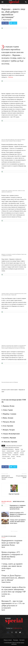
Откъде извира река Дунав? (21, 476)
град (22, 449)
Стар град (18, 456)
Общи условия (8, 640)
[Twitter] (20, 632)
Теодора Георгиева (6, 582)
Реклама (15, 640)
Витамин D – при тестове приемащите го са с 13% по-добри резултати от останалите (13, 604)
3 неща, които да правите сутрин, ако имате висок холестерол (18, 521)
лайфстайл (16, 452)
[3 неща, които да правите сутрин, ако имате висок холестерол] (5, 521)
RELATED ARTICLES (6, 501)
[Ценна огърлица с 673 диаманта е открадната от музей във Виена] (5, 514)
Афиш (8, 6)
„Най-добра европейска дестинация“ (14, 445)
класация (23, 451)
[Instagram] (16, 632)
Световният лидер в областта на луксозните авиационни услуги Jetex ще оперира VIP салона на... (13, 590)
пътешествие (15, 454)
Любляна (10, 77)
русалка (13, 456)
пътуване (22, 454)
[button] (26, 2)
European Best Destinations (8, 449)
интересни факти (10, 451)
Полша (9, 454)
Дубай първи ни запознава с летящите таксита (7, 477)
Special (3, 547)
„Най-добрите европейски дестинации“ (10, 447)
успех (14, 458)
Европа (3, 451)
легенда (22, 452)
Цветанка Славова (5, 558)
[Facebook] (7, 632)
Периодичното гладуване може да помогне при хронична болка (18, 507)
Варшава (17, 449)
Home (3, 6)
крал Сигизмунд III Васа (7, 452)
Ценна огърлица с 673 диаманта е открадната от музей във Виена (18, 514)
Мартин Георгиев (7, 19)
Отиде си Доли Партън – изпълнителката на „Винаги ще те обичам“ (13, 577)
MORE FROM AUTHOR (18, 501)
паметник (4, 454)
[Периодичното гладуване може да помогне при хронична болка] (5, 507)
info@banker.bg (17, 628)
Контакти (21, 640)
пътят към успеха (6, 456)
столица (4, 458)
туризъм (9, 458)
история (17, 451)
